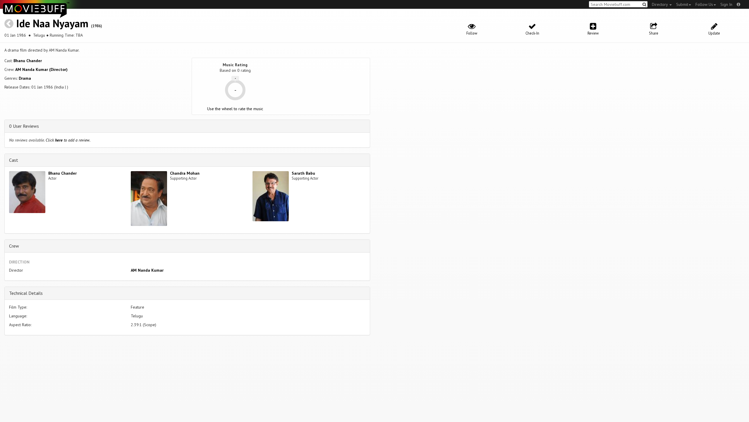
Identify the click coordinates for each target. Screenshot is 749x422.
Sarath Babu (303, 173)
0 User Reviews (24, 126)
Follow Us (704, 4)
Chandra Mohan (185, 173)
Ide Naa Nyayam (52, 23)
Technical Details (26, 293)
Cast (13, 160)
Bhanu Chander (27, 60)
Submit (682, 4)
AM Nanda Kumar (147, 270)
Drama (25, 78)
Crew (14, 246)
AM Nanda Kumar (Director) (41, 69)
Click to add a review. (68, 140)
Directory (660, 4)
